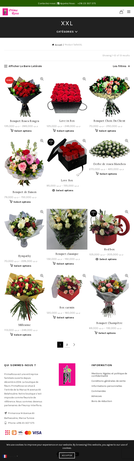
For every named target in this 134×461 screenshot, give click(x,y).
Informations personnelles (106, 386)
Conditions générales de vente (108, 380)
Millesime (24, 325)
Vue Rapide (42, 79)
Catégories (65, 31)
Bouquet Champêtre (109, 323)
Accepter (67, 455)
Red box (109, 249)
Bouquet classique (67, 253)
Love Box (67, 180)
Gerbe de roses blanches (109, 164)
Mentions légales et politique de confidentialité (109, 374)
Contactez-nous (46, 3)
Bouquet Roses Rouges (24, 121)
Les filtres (119, 66)
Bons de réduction (101, 401)
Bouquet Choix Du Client (109, 120)
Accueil (58, 45)
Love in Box (67, 120)
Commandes (98, 391)
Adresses (96, 396)
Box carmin (66, 307)
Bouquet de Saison (24, 192)
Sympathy (24, 256)
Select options (23, 130)
